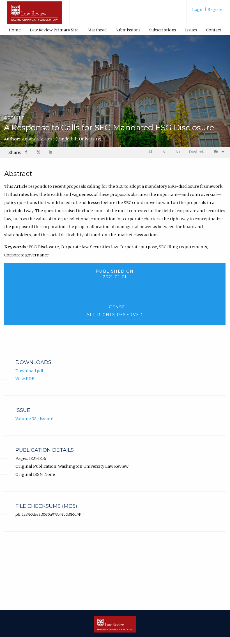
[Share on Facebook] (26, 152)
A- (164, 151)
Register (215, 9)
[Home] (35, 15)
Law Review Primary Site (54, 30)
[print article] (151, 152)
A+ (178, 151)
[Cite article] (218, 152)
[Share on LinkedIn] (51, 152)
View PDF (24, 378)
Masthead (97, 30)
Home (15, 30)
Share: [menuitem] (14, 152)
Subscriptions (162, 30)
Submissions (128, 30)
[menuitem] (208, 12)
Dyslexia (197, 151)
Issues (191, 30)
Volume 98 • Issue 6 (34, 418)
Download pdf (29, 370)
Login (198, 9)
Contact (213, 30)
